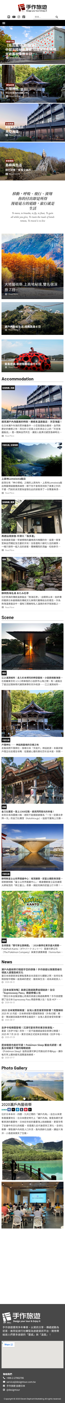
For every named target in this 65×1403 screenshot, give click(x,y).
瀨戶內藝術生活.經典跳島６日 (23, 326)
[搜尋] (57, 17)
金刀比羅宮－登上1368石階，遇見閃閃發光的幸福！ (28, 811)
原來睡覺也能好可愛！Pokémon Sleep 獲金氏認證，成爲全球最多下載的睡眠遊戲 (31, 1046)
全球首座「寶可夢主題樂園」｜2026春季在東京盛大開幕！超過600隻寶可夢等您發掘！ (31, 947)
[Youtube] (13, 16)
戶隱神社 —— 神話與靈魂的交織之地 (20, 744)
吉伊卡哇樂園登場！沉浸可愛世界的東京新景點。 (28, 1027)
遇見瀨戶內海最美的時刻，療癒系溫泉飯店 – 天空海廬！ (32, 421)
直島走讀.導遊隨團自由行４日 (23, 364)
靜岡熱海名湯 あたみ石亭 (15, 593)
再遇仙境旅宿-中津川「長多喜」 (19, 536)
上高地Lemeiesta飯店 (14, 478)
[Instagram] (18, 16)
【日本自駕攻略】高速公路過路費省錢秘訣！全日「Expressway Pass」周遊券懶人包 (28, 991)
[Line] (8, 16)
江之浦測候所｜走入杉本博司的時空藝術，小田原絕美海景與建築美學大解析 (32, 679)
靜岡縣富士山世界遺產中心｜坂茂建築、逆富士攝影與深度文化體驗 (32, 880)
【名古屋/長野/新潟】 (21, 45)
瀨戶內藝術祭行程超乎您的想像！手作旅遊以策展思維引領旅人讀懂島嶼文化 (32, 970)
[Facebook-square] (23, 16)
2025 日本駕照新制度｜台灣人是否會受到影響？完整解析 (32, 1010)
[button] (4, 23)
